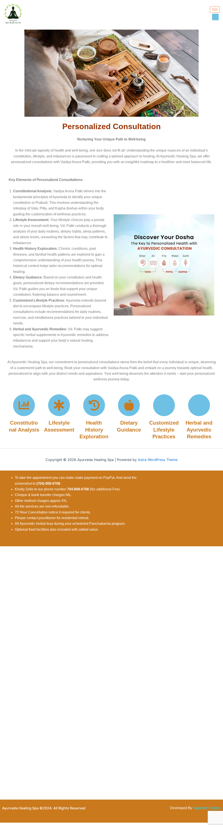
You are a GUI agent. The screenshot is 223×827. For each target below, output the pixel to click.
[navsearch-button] (215, 17)
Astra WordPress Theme (157, 459)
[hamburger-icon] (215, 9)
